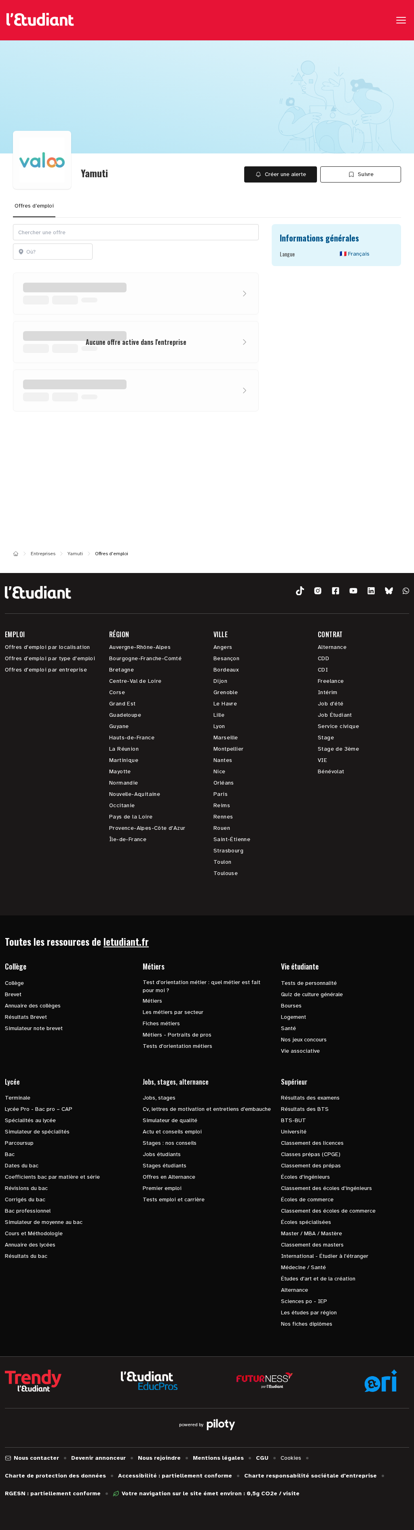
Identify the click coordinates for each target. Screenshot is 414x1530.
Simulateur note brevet (34, 1028)
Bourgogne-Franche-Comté (145, 658)
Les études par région (309, 1312)
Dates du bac (21, 1165)
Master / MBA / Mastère (311, 1233)
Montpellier (228, 748)
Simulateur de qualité (170, 1120)
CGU (262, 1457)
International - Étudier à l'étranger (324, 1256)
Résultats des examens (310, 1097)
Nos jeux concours (304, 1039)
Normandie (123, 782)
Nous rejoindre (159, 1457)
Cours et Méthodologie (34, 1233)
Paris (220, 794)
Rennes (223, 816)
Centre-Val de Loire (135, 681)
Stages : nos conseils (169, 1143)
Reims (221, 805)
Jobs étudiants (162, 1154)
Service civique (338, 726)
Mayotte (120, 771)
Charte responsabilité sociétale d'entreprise (310, 1475)
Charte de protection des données (55, 1475)
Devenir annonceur (98, 1457)
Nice (219, 771)
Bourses (291, 1005)
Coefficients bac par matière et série (52, 1176)
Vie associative (300, 1050)
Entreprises (43, 553)
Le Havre (225, 703)
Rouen (221, 828)
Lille (218, 714)
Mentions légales (218, 1457)
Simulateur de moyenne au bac (43, 1222)
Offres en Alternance (169, 1176)
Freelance (331, 681)
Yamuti (75, 553)
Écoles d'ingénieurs (305, 1176)
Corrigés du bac (25, 1199)
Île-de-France (127, 839)
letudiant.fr (126, 941)
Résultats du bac (26, 1256)
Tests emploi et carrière (174, 1199)
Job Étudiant (335, 714)
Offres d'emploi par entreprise (46, 669)
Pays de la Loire (130, 816)
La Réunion (124, 748)
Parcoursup (19, 1143)
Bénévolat (331, 771)
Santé (288, 1028)
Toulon (222, 861)
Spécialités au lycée (30, 1120)
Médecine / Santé (303, 1267)
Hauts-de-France (131, 737)
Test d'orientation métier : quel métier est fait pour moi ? (201, 986)
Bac (10, 1154)
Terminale (17, 1097)
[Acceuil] (16, 553)
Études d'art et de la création (318, 1278)
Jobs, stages (159, 1097)
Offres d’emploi (34, 205)
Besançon (226, 658)
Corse (117, 692)
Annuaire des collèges (33, 1005)
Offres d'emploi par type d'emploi (50, 658)
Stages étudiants (164, 1165)
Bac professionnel (28, 1210)
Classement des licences (312, 1143)
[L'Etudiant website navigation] (40, 20)
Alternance (332, 647)
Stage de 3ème (338, 748)
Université (293, 1131)
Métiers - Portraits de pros (177, 1034)
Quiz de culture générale (312, 994)
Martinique (123, 760)
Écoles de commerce (307, 1199)
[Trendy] (33, 1380)
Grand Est (122, 703)
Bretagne (121, 669)
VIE (322, 760)
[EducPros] (149, 1380)
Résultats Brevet (26, 1017)
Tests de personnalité (309, 983)
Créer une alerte (285, 174)
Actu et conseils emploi (172, 1131)
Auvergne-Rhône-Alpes (140, 647)
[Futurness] (265, 1381)
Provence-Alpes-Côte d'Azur (147, 828)
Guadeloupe (125, 714)
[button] (300, 591)
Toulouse (225, 873)
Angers (222, 647)
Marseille (225, 737)
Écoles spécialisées (306, 1222)
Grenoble (225, 692)
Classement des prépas (311, 1165)
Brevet (13, 994)
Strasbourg (228, 850)
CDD (323, 658)
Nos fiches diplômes (306, 1323)
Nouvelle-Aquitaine (134, 794)
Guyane (119, 726)
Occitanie (122, 805)
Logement (293, 1017)
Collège (14, 983)
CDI (323, 669)
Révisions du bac (26, 1188)
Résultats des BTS (305, 1109)
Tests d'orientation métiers (177, 1046)
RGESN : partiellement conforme (53, 1493)
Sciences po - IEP (304, 1301)
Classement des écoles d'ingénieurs (326, 1188)
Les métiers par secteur (173, 1012)
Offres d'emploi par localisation (47, 647)
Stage (326, 737)
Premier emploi (162, 1188)
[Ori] (381, 1380)
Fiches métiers (161, 1023)
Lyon (219, 726)
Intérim (328, 692)
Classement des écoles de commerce (328, 1210)
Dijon (220, 681)
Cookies (291, 1457)
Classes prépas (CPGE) (310, 1154)
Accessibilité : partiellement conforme (175, 1475)
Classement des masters (312, 1244)
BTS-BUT (293, 1120)
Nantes (222, 760)
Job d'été (331, 703)
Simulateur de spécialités (37, 1131)
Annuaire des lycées (30, 1244)
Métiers (152, 1000)
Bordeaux (226, 669)
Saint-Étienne (231, 839)
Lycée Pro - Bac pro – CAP (38, 1109)
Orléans (223, 782)
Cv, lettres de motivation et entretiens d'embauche (207, 1109)
